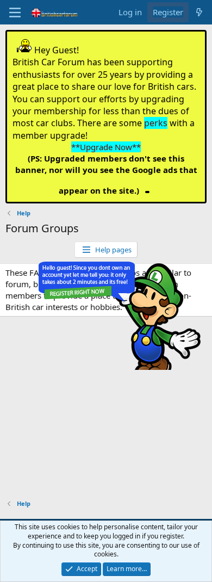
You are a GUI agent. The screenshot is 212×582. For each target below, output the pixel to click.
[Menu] (15, 12)
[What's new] (199, 12)
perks (155, 123)
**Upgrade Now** (106, 146)
